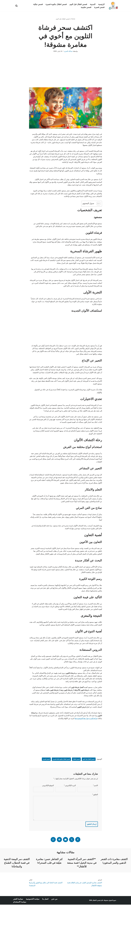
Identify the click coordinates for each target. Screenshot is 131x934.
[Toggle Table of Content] (97, 203)
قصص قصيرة (99, 7)
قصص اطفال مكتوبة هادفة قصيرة (61, 759)
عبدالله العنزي (68, 51)
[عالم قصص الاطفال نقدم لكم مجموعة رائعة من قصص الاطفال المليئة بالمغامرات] (113, 6)
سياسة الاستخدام (19, 902)
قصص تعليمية (86, 7)
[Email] (65, 839)
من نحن (54, 899)
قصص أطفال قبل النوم (89, 759)
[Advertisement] (65, 73)
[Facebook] (77, 839)
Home (73, 19)
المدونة (92, 4)
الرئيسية (101, 4)
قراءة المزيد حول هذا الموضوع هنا (86, 718)
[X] (71, 839)
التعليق (95, 794)
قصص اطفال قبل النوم (78, 4)
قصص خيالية (38, 4)
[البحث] (16, 6)
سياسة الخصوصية (32, 899)
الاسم (95, 785)
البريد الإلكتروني (70, 785)
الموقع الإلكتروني (48, 785)
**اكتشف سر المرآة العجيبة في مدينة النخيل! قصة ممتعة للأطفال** (81, 863)
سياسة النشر (18, 899)
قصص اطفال (76, 759)
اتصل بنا (45, 899)
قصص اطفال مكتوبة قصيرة (56, 4)
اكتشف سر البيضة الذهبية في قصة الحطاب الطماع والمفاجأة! (17, 863)
